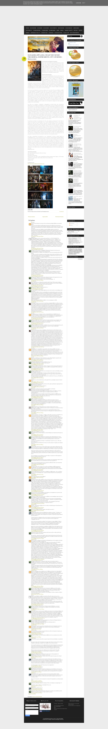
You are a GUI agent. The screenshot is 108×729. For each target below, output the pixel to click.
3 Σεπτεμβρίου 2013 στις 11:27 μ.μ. (37, 381)
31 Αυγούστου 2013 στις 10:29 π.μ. (37, 346)
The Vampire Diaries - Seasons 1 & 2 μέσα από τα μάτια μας (78, 154)
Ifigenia (32, 445)
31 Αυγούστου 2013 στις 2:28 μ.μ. (37, 355)
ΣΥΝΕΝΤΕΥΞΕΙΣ (44, 32)
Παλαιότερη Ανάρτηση (59, 216)
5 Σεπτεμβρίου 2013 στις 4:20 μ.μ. (37, 469)
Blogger (62, 718)
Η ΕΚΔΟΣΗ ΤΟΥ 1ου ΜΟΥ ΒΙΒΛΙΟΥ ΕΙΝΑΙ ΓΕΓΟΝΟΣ (77, 144)
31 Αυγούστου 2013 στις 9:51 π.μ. (37, 323)
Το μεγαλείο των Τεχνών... (52, 718)
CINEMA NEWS (76, 28)
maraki (32, 610)
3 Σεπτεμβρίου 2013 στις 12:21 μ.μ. (37, 377)
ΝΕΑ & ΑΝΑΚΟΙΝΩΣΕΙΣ (74, 32)
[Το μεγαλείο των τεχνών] (68, 43)
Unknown (33, 413)
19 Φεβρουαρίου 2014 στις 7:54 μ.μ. (37, 624)
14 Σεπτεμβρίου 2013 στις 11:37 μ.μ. (37, 503)
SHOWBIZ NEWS (52, 30)
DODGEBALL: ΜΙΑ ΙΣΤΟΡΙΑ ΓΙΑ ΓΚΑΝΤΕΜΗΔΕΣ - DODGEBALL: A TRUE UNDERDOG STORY (78, 117)
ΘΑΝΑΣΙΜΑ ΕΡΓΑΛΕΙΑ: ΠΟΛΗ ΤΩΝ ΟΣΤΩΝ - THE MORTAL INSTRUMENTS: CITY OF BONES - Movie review (45, 57)
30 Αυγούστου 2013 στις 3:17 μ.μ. (37, 248)
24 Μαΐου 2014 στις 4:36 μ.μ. (36, 651)
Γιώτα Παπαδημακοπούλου (36, 249)
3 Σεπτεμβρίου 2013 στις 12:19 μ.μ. (37, 368)
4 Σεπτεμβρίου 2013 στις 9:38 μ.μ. (37, 444)
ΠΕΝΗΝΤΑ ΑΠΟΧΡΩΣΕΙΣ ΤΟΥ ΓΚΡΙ (77, 135)
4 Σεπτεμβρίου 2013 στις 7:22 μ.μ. (37, 412)
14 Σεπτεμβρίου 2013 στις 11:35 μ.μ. (37, 494)
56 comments (61, 211)
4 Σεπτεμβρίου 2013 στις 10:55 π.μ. (37, 386)
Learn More (78, 2)
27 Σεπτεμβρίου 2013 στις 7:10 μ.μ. (37, 538)
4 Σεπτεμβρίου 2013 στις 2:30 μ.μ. (37, 396)
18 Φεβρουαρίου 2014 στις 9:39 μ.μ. (37, 609)
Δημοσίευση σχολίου (32, 693)
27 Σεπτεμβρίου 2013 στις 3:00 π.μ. (37, 530)
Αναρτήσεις (72, 223)
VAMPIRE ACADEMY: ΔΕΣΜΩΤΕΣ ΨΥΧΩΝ (77, 171)
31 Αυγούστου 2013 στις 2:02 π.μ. (37, 318)
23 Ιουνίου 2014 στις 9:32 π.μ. (36, 692)
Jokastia (32, 281)
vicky (32, 387)
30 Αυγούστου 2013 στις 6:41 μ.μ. (37, 285)
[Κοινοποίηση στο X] (30, 209)
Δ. (31, 356)
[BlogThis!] (29, 209)
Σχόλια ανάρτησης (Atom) (37, 696)
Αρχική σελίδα (45, 216)
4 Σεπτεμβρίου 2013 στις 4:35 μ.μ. (37, 404)
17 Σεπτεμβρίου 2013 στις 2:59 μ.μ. (37, 510)
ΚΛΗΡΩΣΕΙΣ (51, 32)
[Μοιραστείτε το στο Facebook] (31, 209)
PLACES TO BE (66, 32)
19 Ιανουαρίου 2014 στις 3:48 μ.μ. (37, 586)
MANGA (61, 30)
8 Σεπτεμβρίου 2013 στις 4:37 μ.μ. (37, 477)
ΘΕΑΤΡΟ (80, 30)
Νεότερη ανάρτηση (31, 216)
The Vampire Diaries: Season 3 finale (77, 127)
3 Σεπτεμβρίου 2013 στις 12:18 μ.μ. (37, 363)
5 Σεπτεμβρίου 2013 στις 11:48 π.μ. (37, 464)
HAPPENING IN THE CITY (35, 32)
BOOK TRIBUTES (53, 28)
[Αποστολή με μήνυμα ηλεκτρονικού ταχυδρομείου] (28, 209)
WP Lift (47, 719)
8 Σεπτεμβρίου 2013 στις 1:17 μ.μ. (37, 474)
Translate (76, 232)
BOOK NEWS (39, 28)
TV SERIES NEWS (45, 30)
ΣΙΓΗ (74, 189)
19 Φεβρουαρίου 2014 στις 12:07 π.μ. (38, 618)
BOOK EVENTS (46, 28)
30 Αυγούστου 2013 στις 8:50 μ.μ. (37, 301)
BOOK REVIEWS (33, 28)
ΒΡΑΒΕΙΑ (27, 32)
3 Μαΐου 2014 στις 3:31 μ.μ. (36, 629)
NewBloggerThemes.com (59, 719)
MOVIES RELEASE (69, 28)
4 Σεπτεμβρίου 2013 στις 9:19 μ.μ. (37, 434)
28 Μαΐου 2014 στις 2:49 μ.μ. (36, 656)
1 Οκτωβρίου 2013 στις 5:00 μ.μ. (37, 569)
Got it (83, 2)
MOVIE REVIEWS (61, 28)
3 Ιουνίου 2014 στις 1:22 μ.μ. (36, 665)
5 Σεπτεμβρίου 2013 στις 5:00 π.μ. (37, 457)
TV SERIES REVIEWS (36, 30)
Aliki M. (32, 478)
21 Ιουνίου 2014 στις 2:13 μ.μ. (36, 688)
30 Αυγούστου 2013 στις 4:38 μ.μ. (37, 280)
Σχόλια (71, 225)
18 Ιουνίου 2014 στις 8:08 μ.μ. (36, 680)
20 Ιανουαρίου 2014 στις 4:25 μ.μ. (37, 594)
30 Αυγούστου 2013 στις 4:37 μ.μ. (37, 275)
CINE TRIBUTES (29, 30)
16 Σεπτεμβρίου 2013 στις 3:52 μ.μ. (37, 507)
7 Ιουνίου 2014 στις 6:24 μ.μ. (36, 671)
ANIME (58, 30)
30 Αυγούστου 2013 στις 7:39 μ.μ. (37, 288)
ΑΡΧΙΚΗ (27, 28)
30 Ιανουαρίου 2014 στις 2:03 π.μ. (37, 604)
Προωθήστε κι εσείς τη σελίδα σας (73, 44)
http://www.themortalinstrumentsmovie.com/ (36, 163)
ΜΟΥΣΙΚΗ (76, 30)
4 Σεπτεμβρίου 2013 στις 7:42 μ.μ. (37, 429)
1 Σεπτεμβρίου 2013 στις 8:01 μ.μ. (37, 359)
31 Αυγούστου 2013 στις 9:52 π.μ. (37, 327)
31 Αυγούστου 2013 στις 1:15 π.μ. (37, 312)
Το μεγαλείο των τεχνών (72, 42)
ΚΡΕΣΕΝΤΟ (76, 162)
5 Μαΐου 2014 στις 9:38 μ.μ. (36, 636)
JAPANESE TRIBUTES (68, 30)
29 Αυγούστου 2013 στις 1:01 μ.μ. (37, 236)
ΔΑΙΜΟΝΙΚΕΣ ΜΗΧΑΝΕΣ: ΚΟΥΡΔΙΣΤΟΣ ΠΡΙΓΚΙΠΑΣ (76, 180)
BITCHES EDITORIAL (58, 32)
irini (31, 222)
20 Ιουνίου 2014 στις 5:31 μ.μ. (36, 685)
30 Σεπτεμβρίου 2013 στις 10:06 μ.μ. (37, 559)
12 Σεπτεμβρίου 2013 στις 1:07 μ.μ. (37, 490)
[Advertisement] (54, 16)
